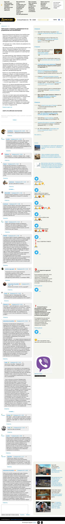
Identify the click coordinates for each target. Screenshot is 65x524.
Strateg (8, 415)
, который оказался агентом (51, 78)
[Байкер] (2, 154)
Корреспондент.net (7, 107)
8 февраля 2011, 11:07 (20, 182)
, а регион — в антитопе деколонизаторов (50, 106)
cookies (34, 522)
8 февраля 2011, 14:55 (17, 304)
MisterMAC (7, 193)
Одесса (40, 105)
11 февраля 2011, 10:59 (16, 436)
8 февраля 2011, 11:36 (13, 235)
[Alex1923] (3, 456)
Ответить (9, 135)
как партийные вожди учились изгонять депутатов (48, 113)
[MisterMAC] (2, 193)
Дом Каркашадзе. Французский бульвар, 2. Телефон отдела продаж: (57, 5)
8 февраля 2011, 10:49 (17, 154)
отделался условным (54, 90)
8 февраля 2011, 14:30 (15, 293)
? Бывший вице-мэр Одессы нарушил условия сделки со (49, 66)
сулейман (10, 131)
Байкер (7, 154)
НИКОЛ (5, 235)
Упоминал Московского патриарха (46, 122)
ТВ (30, 20)
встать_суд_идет (9, 269)
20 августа (37, 102)
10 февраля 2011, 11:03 (19, 427)
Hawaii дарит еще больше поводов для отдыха (48, 129)
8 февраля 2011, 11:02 (13, 164)
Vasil (6, 222)
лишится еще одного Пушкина (49, 105)
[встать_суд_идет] (2, 269)
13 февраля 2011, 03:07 (22, 470)
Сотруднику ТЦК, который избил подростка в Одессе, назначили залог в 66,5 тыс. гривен (56, 505)
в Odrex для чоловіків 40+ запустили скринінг (49, 83)
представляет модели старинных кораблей (43, 53)
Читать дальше (38, 285)
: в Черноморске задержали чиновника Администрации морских (49, 72)
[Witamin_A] (1, 303)
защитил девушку (49, 118)
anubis (8, 139)
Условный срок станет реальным (46, 64)
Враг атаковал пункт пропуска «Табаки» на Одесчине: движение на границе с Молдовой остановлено (33, 6)
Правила (22, 514)
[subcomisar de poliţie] (4, 285)
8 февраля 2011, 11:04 (17, 193)
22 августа (37, 29)
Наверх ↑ (15, 120)
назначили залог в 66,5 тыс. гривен (50, 59)
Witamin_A (6, 304)
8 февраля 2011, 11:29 (14, 222)
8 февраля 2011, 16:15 (15, 362)
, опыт (52, 114)
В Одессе (40, 76)
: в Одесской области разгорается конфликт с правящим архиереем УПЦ (49, 124)
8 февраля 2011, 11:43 (22, 269)
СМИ (34, 20)
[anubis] (3, 139)
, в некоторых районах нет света (46, 41)
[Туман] (1, 162)
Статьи (19, 20)
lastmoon (11, 182)
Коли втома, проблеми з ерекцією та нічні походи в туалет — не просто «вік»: (48, 81)
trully (5, 293)
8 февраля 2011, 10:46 (16, 139)
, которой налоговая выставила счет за (48, 118)
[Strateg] (3, 415)
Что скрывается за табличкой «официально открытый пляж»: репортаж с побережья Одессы (52, 147)
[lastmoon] (5, 184)
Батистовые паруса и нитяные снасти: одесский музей (45, 50)
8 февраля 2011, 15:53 (22, 321)
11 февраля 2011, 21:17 (18, 456)
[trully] (2, 293)
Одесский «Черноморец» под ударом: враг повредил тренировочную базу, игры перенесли (8, 6)
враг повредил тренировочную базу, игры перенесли (50, 32)
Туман (5, 164)
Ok (38, 522)
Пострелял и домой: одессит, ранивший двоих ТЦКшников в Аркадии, (49, 89)
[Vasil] (2, 222)
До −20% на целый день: (44, 128)
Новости (25, 20)
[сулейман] (3, 133)
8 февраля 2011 (4, 26)
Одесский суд (41, 118)
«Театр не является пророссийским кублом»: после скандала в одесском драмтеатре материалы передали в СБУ (51, 156)
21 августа (37, 46)
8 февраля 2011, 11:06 (14, 204)
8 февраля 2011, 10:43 (19, 131)
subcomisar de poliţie (13, 284)
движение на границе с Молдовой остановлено (47, 96)
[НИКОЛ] (1, 234)
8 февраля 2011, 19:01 (18, 415)
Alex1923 (9, 456)
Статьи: (36, 143)
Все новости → (38, 134)
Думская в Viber (38, 373)
